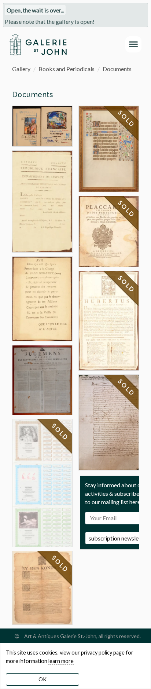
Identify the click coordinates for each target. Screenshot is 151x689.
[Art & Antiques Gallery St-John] (38, 44)
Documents (117, 68)
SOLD (60, 432)
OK (42, 679)
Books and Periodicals (66, 68)
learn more (61, 661)
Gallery (21, 68)
